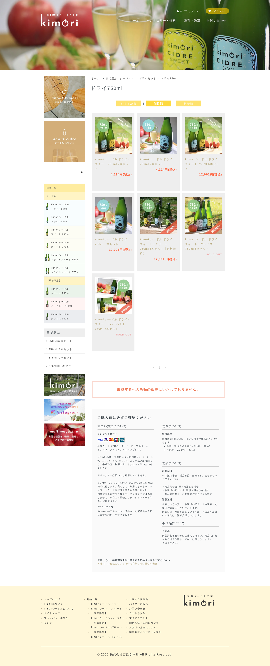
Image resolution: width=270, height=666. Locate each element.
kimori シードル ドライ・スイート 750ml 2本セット (112, 164)
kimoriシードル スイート (106, 608)
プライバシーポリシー (57, 618)
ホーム (134, 20)
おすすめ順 (129, 103)
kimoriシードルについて (59, 608)
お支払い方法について (142, 627)
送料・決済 (192, 20)
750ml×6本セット (60, 349)
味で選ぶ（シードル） (120, 78)
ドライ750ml (169, 78)
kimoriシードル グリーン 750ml (60, 291)
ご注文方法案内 (138, 599)
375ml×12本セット (61, 365)
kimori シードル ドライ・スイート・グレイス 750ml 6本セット (203, 244)
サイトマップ (52, 613)
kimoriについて (53, 603)
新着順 (188, 103)
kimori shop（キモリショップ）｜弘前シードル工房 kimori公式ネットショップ (59, 20)
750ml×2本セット (60, 341)
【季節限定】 (54, 280)
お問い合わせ (216, 20)
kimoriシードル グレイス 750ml (60, 316)
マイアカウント (189, 11)
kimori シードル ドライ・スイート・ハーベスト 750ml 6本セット (112, 324)
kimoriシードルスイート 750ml (60, 232)
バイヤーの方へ (138, 603)
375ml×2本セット (60, 357)
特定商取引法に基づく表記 (145, 632)
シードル (51, 196)
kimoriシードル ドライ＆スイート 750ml (65, 257)
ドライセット (147, 78)
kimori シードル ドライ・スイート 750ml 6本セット (203, 164)
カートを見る (137, 613)
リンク (48, 622)
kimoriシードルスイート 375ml (60, 244)
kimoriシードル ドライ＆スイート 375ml (65, 270)
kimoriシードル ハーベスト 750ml (61, 303)
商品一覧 (51, 188)
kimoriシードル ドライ (105, 603)
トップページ (52, 599)
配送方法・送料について (144, 622)
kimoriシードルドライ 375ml (60, 219)
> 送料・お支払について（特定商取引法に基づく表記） (129, 563)
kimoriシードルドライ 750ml (60, 206)
